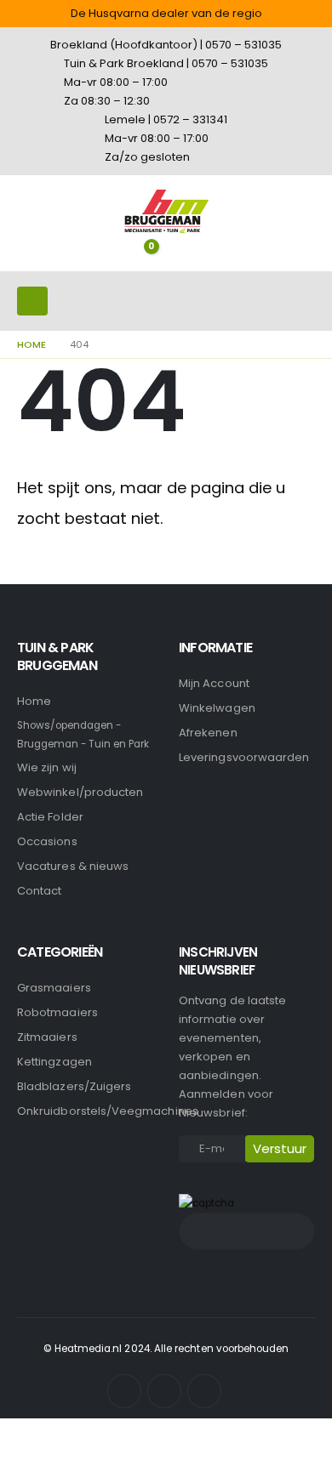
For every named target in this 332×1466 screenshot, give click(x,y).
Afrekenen (208, 732)
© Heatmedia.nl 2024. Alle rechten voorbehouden (166, 1348)
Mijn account (214, 683)
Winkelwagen (217, 708)
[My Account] (174, 259)
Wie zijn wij (47, 767)
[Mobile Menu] (32, 301)
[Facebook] (124, 1391)
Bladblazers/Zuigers (74, 1086)
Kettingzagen (54, 1062)
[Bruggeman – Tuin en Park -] (166, 211)
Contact (39, 891)
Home (34, 701)
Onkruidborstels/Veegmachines (107, 1111)
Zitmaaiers (47, 1037)
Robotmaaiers (57, 1012)
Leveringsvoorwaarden (244, 757)
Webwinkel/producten (80, 792)
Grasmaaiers (54, 988)
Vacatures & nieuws (73, 866)
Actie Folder (50, 817)
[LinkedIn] (204, 1391)
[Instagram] (164, 1391)
